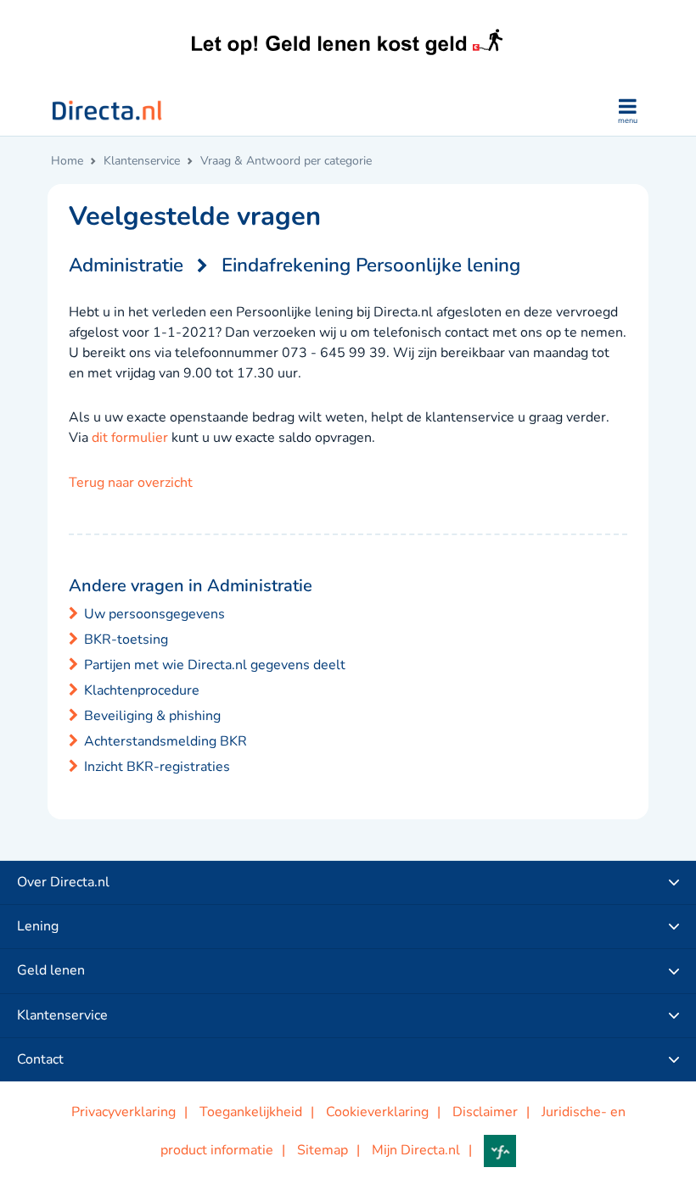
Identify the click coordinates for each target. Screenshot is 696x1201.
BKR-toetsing (126, 639)
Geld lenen (51, 970)
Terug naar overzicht (131, 482)
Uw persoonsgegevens (154, 614)
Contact (40, 1059)
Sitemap (322, 1150)
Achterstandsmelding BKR (165, 741)
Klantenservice (142, 161)
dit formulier (130, 437)
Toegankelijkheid (250, 1112)
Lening (38, 926)
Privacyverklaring (123, 1112)
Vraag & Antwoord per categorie (286, 161)
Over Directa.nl (63, 882)
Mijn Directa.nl (416, 1150)
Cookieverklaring (377, 1112)
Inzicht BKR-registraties (157, 766)
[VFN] (508, 1151)
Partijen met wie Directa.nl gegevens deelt (214, 665)
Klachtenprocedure (141, 690)
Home (67, 161)
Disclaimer (485, 1112)
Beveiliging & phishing (152, 716)
